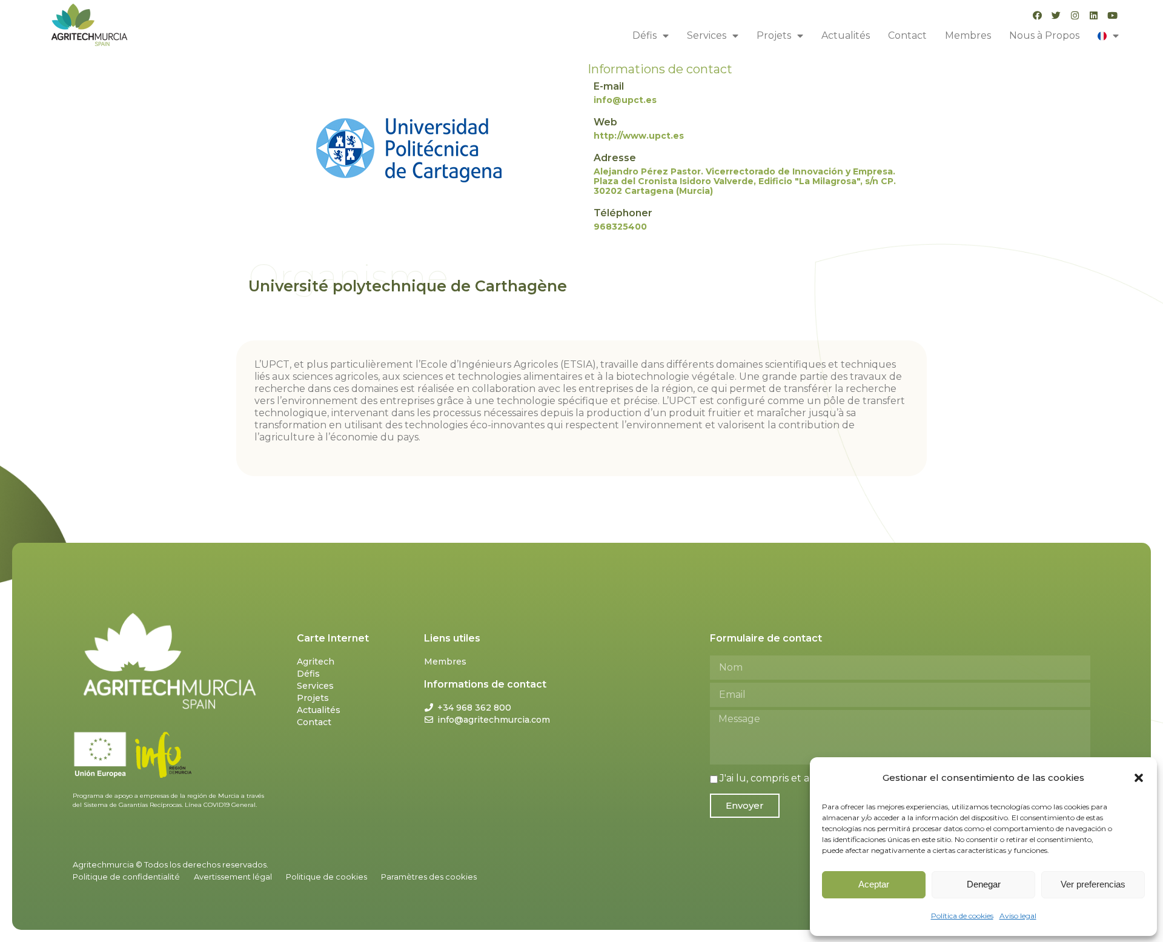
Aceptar (873, 884)
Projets (774, 35)
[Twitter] (1056, 15)
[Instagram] (1075, 15)
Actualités (845, 35)
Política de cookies (962, 915)
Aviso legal (1017, 915)
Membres (968, 35)
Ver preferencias (1093, 884)
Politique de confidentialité (126, 876)
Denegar (984, 884)
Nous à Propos (1044, 35)
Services (706, 35)
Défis (644, 35)
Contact (907, 35)
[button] (1139, 778)
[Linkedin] (1093, 15)
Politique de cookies (326, 876)
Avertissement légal (233, 876)
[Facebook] (1037, 15)
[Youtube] (1112, 15)
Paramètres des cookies (429, 876)
